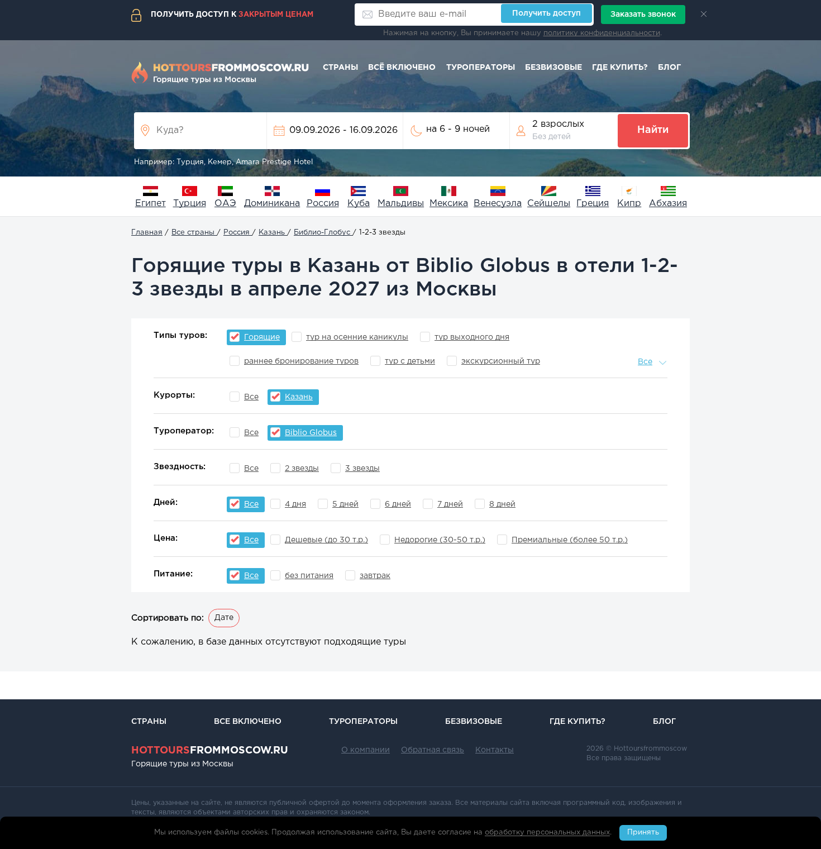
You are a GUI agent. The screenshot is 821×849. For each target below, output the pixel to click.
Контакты (494, 750)
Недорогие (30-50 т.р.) (439, 540)
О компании (365, 750)
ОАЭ (225, 203)
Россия (323, 203)
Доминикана (272, 203)
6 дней (398, 504)
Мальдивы (401, 203)
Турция (189, 203)
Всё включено (402, 67)
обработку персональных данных (547, 833)
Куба (358, 203)
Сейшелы (548, 203)
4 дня (295, 504)
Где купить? (620, 67)
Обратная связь (432, 750)
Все (251, 397)
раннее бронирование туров (301, 361)
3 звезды (362, 468)
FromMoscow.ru (209, 750)
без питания (309, 576)
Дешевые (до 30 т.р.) (326, 540)
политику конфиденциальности (601, 33)
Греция (592, 203)
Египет (150, 203)
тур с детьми (410, 361)
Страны (340, 67)
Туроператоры (480, 67)
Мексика (448, 203)
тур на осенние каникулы (357, 337)
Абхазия (668, 203)
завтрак (375, 576)
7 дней (450, 504)
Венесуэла (498, 203)
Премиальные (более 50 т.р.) (570, 540)
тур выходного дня (472, 337)
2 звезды (302, 468)
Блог (669, 67)
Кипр (629, 203)
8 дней (502, 504)
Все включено (247, 721)
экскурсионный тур (500, 361)
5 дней (345, 504)
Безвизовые (553, 67)
